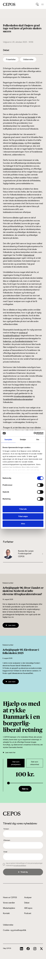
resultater (36, 143)
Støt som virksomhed (34, 763)
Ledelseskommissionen (13, 168)
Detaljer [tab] (23, 439)
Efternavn (7, 840)
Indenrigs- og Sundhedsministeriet (18, 341)
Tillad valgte (23, 516)
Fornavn (6, 829)
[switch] (40, 485)
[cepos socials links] (21, 948)
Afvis (23, 524)
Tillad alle (23, 509)
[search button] (37, 4)
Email (5, 852)
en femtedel (30, 117)
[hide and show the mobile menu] (42, 4)
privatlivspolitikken (20, 865)
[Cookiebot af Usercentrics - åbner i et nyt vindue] (33, 433)
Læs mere (11, 625)
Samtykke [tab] (8, 439)
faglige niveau (18, 143)
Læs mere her (10, 752)
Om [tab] (37, 439)
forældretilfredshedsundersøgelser (18, 399)
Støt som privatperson (16, 763)
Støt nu (25, 788)
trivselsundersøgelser (23, 396)
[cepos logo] (11, 814)
